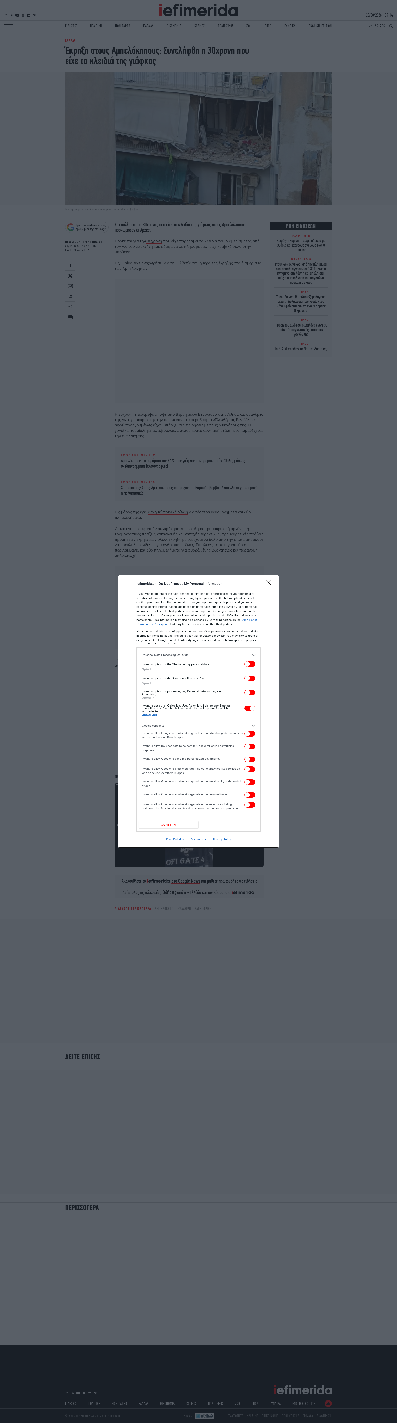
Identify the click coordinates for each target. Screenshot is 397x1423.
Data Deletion (175, 839)
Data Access (198, 839)
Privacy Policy (222, 839)
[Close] (270, 584)
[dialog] (198, 711)
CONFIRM (168, 824)
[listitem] (198, 655)
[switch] (249, 664)
